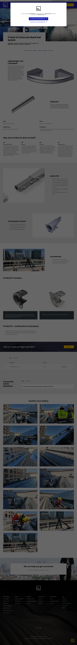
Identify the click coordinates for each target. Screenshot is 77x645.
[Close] (64, 4)
